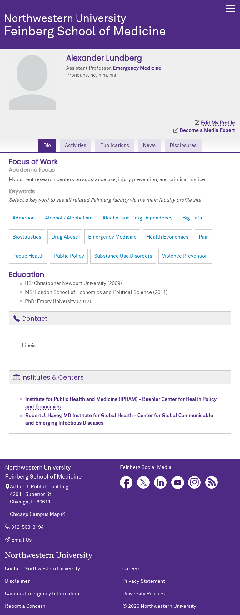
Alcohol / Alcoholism (68, 217)
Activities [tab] (75, 145)
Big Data (192, 217)
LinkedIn (160, 482)
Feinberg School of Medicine (85, 25)
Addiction (23, 217)
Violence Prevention (185, 256)
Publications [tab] (114, 145)
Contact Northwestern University (42, 568)
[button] (230, 8)
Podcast (211, 482)
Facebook (126, 482)
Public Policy (69, 256)
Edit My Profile (218, 122)
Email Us (21, 539)
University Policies (143, 593)
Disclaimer (17, 581)
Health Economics (167, 236)
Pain (204, 236)
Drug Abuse (65, 236)
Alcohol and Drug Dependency (137, 217)
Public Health (28, 256)
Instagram (194, 482)
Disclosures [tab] (183, 145)
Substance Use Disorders (123, 256)
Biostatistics (26, 236)
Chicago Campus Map (35, 514)
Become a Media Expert (207, 130)
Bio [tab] (47, 145)
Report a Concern (25, 606)
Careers (131, 568)
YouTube (177, 482)
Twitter (143, 482)
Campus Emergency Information (42, 593)
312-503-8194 (27, 527)
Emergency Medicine (137, 68)
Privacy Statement (143, 581)
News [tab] (149, 145)
